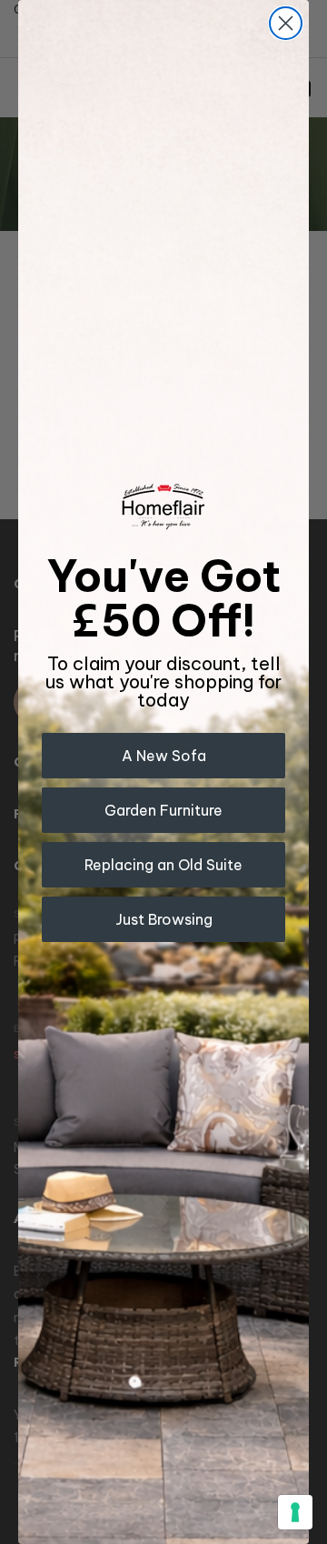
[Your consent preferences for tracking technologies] (295, 1512)
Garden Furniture (163, 810)
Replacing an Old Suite (163, 865)
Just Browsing (164, 919)
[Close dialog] (286, 23)
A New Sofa (164, 756)
